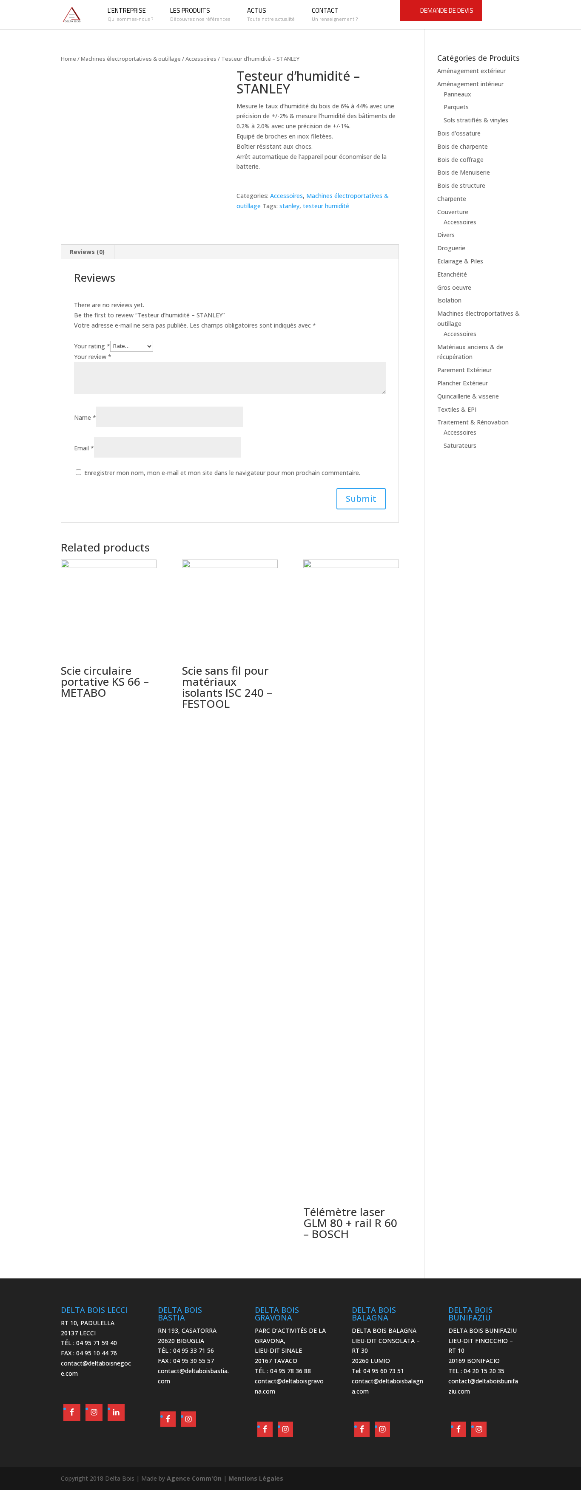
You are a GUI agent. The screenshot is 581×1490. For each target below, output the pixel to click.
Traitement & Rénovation (473, 422)
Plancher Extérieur (462, 383)
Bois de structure (461, 185)
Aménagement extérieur (471, 71)
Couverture (452, 212)
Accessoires (200, 58)
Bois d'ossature (459, 133)
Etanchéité (452, 274)
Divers (446, 235)
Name (85, 417)
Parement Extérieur (464, 370)
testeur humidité (326, 206)
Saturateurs (460, 445)
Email (84, 448)
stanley (289, 206)
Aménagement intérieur (470, 84)
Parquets (456, 107)
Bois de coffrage (460, 160)
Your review (92, 357)
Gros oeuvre (454, 287)
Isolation (449, 300)
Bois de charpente (462, 146)
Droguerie (451, 248)
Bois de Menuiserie (463, 172)
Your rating (92, 346)
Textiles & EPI (456, 409)
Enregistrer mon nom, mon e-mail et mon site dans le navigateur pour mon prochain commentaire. (222, 473)
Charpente (451, 199)
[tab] (87, 252)
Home (68, 58)
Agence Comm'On (194, 1478)
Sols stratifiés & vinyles (476, 120)
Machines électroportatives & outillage (131, 58)
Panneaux (457, 94)
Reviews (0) (87, 252)
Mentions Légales (255, 1478)
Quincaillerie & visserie (468, 396)
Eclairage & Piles (460, 261)
